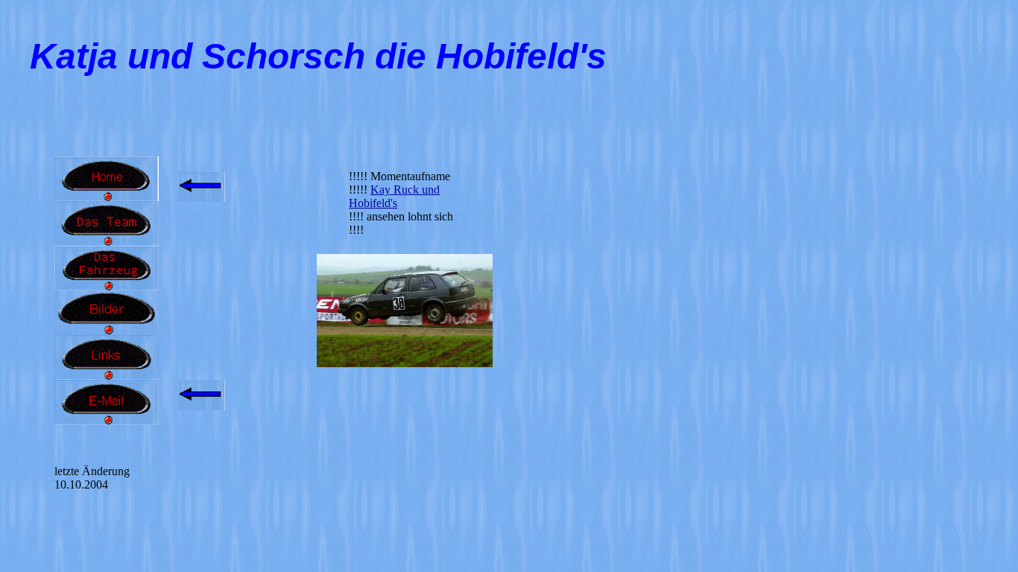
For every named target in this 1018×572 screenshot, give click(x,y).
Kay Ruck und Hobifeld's (394, 196)
